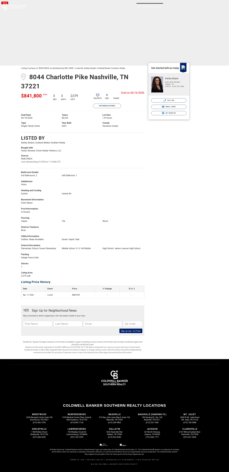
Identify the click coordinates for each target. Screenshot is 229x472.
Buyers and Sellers (150, 8)
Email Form (170, 107)
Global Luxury (217, 7)
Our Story (172, 8)
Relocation (199, 7)
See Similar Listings (107, 106)
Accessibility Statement (120, 459)
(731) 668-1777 (152, 437)
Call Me (170, 100)
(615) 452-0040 (114, 437)
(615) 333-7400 (152, 422)
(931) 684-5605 (39, 437)
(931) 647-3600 (189, 437)
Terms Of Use (77, 459)
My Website (170, 113)
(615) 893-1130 (76, 422)
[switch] (97, 97)
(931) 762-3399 (76, 437)
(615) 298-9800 (114, 422)
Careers (185, 7)
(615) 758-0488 (189, 422)
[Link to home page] (15, 7)
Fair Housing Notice (148, 459)
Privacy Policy (95, 459)
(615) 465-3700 (39, 422)
